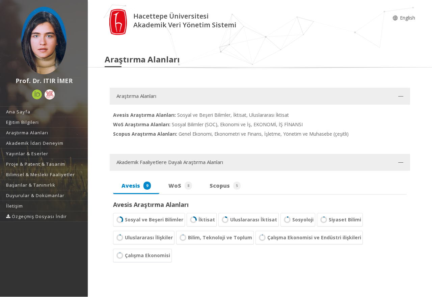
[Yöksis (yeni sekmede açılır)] (50, 94)
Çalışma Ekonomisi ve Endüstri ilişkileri (314, 237)
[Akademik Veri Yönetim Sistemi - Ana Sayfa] (119, 21)
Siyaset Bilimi (345, 219)
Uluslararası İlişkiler (149, 237)
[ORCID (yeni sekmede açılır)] (37, 94)
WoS (178, 185)
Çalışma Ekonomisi (147, 255)
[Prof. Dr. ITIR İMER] (44, 40)
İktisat (206, 219)
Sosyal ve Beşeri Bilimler (154, 219)
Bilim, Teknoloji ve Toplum (220, 237)
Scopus (224, 185)
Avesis (135, 185)
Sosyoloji (303, 219)
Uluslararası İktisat (253, 219)
